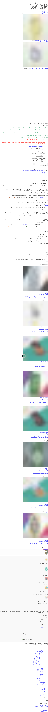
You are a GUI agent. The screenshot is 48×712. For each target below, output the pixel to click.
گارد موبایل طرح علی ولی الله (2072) (39, 543)
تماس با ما (41, 625)
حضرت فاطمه (33, 170)
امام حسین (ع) (37, 658)
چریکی (41, 666)
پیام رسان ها (41, 197)
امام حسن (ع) (37, 657)
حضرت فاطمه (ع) (36, 660)
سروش (46, 554)
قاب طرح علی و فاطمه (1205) (40, 473)
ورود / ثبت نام (43, 695)
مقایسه (44, 694)
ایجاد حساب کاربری (44, 705)
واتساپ (46, 553)
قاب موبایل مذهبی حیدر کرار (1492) (39, 402)
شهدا (42, 668)
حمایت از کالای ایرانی (25, 224)
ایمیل (46, 256)
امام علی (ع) (37, 654)
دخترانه (41, 672)
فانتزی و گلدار (40, 670)
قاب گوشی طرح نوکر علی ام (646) (39, 437)
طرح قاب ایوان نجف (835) (41, 366)
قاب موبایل (43, 13)
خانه (47, 13)
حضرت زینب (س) (36, 662)
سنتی (42, 676)
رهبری (41, 665)
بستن (47, 698)
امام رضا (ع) (37, 653)
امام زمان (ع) (37, 656)
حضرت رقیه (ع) (37, 659)
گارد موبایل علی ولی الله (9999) (41, 40)
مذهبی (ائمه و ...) (37, 13)
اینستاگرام (3, 226)
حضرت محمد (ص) (36, 663)
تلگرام (46, 550)
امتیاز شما (46, 243)
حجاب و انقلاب (40, 669)
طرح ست (41, 677)
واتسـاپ (9, 226)
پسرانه (41, 674)
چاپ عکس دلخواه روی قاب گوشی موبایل (37, 146)
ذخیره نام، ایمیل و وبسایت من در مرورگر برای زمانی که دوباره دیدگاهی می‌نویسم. (29, 259)
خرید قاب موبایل (40, 630)
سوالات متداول (40, 627)
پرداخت (41, 685)
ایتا (47, 551)
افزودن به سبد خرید (44, 165)
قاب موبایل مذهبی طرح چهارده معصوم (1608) (36, 296)
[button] (44, 292)
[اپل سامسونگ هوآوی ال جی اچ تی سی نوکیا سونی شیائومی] (40, 152)
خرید (46, 205)
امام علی (38, 170)
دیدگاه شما (45, 252)
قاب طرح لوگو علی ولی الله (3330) (39, 331)
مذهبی (41, 652)
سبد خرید (41, 687)
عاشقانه (41, 671)
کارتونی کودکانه (40, 678)
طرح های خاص (40, 651)
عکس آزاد (41, 680)
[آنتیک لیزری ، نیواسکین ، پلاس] (37, 149)
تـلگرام (25, 226)
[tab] (23, 172)
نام (47, 254)
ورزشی (41, 675)
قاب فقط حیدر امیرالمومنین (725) (39, 507)
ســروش (14, 226)
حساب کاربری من (39, 684)
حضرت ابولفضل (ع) (36, 664)
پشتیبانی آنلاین (45, 549)
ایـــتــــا (20, 226)
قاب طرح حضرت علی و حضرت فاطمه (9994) (38, 68)
